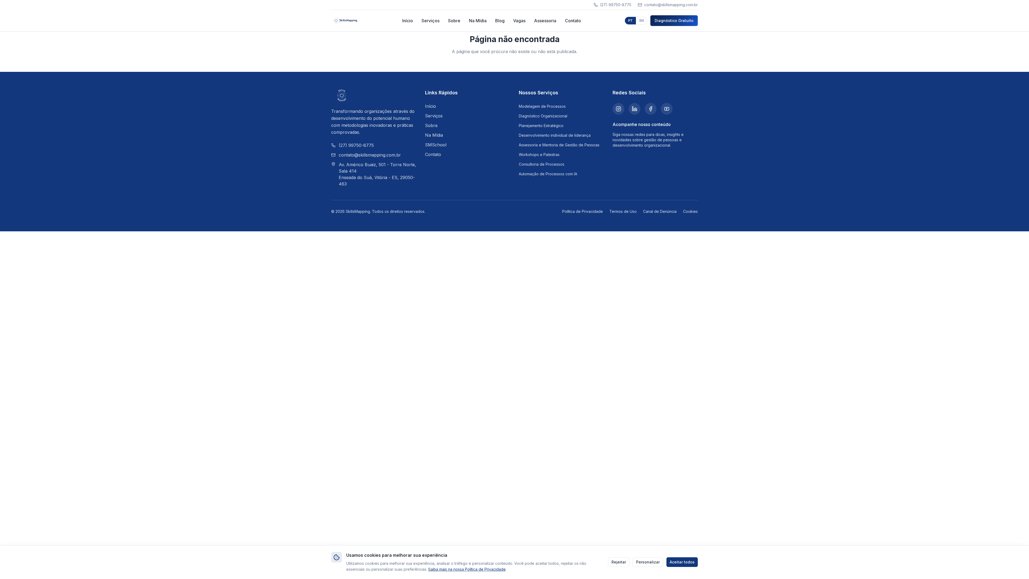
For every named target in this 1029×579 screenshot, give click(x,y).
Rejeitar (619, 562)
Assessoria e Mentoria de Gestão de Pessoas (559, 145)
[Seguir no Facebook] (651, 109)
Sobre (454, 20)
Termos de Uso (623, 211)
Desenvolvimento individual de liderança (555, 135)
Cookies (690, 211)
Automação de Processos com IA (548, 174)
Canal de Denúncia (660, 211)
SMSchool (435, 144)
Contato (573, 20)
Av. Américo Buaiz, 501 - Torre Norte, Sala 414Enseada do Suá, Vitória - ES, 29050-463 (377, 174)
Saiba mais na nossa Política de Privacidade (467, 569)
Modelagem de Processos (542, 106)
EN (641, 20)
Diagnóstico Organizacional (543, 116)
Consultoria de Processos (541, 164)
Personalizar (648, 562)
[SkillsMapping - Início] (345, 20)
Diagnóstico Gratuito (674, 20)
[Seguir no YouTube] (667, 109)
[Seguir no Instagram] (618, 109)
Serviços (430, 20)
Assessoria (545, 20)
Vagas (519, 20)
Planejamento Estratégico (541, 125)
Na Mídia (478, 20)
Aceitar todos (682, 562)
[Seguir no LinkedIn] (634, 109)
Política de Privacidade (582, 211)
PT (630, 20)
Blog (500, 20)
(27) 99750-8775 (356, 145)
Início (407, 20)
